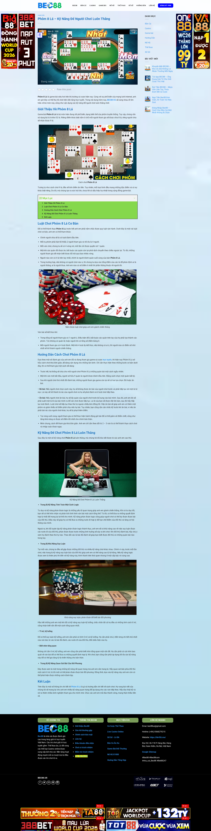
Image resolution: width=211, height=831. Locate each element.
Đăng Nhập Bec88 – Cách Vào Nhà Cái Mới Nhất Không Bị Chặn (162, 110)
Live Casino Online (115, 732)
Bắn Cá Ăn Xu (113, 743)
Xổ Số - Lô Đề (113, 737)
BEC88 (74, 5)
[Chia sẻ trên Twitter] (44, 783)
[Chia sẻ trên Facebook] (40, 783)
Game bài (102, 5)
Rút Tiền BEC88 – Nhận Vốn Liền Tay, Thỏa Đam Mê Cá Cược (162, 89)
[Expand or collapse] (134, 198)
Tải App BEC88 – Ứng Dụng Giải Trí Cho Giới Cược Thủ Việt (161, 79)
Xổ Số (131, 5)
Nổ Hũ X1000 (113, 754)
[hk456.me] (50, 5)
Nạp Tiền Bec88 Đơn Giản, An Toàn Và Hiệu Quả (161, 99)
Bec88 (40, 736)
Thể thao (121, 5)
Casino (93, 5)
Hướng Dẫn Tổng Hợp (116, 760)
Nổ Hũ (112, 5)
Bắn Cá (83, 5)
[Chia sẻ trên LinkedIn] (58, 783)
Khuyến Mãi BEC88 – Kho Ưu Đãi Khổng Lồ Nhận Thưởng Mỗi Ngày (162, 68)
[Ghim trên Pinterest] (53, 783)
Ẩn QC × (100, 806)
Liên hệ (152, 5)
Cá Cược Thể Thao (115, 726)
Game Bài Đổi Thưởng (117, 749)
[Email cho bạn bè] (49, 783)
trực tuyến (107, 360)
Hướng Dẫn (141, 5)
